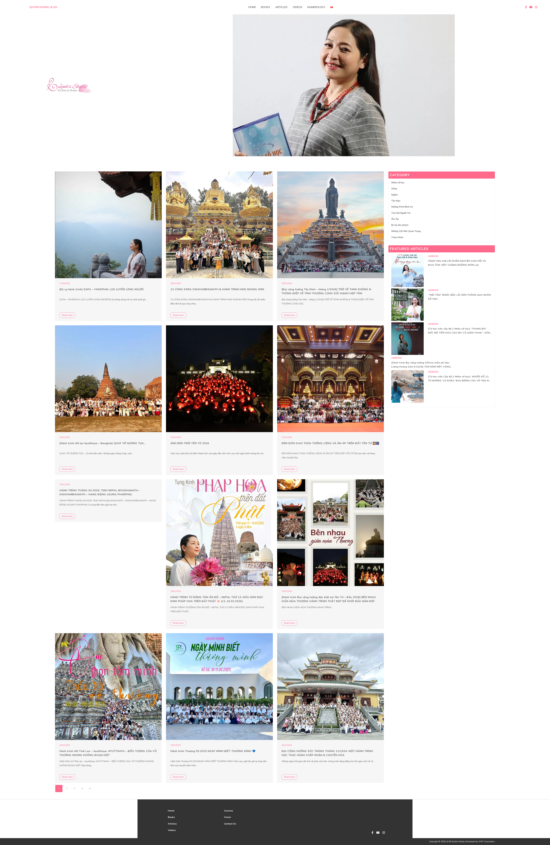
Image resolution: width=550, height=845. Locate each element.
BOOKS (265, 7)
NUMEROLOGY (316, 7)
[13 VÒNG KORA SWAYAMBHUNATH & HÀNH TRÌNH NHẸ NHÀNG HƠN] (219, 224)
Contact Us (230, 823)
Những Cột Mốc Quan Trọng (406, 231)
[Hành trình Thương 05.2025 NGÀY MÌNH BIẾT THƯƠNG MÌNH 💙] (219, 686)
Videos (172, 830)
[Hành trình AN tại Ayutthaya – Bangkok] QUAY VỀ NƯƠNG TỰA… (102, 443)
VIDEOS (297, 7)
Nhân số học (397, 182)
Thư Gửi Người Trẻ (400, 213)
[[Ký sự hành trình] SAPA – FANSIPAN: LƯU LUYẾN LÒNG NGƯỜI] (108, 224)
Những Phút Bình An (402, 206)
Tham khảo (397, 237)
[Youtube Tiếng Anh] (378, 833)
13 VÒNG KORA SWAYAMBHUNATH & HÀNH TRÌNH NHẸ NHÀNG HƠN (217, 289)
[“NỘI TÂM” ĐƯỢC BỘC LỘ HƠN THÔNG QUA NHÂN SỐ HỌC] (407, 304)
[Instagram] (383, 833)
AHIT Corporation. (487, 841)
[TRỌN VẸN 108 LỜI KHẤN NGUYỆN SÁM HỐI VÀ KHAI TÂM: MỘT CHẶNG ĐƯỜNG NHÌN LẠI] (407, 271)
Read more (67, 315)
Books (171, 817)
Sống (394, 188)
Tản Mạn (395, 200)
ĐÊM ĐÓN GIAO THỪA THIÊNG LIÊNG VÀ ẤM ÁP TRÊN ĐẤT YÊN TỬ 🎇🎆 (330, 443)
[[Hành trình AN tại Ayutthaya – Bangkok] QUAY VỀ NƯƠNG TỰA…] (108, 378)
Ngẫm (394, 194)
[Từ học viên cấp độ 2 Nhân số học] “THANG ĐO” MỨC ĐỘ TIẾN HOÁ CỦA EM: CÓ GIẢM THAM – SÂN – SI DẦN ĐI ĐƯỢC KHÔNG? (460, 332)
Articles (172, 823)
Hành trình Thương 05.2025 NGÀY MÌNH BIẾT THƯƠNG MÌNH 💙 (213, 751)
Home (171, 810)
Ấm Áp (395, 219)
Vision (227, 817)
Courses (228, 810)
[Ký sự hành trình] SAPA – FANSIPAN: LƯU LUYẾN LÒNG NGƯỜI (101, 289)
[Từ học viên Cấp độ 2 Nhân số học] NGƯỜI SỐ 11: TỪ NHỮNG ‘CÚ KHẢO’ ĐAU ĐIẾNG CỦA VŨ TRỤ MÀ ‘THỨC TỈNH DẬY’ (459, 380)
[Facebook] (372, 833)
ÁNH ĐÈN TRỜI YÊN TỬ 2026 (189, 443)
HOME (252, 7)
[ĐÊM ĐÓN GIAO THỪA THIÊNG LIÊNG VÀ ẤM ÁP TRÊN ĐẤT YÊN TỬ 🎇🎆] (330, 378)
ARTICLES (281, 7)
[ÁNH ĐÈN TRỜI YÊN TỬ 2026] (219, 378)
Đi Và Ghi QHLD (399, 225)
